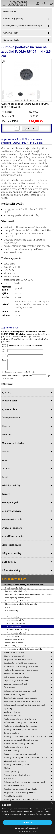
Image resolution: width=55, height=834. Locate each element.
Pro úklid (6, 434)
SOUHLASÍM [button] (27, 822)
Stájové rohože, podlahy (14, 656)
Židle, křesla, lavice (11, 544)
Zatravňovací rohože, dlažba (16, 677)
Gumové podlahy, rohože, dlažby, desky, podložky (23, 649)
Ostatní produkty (11, 771)
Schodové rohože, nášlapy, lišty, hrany (21, 666)
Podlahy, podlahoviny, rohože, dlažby (20, 729)
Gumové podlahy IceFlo (16, 623)
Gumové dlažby (13, 617)
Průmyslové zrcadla (12, 519)
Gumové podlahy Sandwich (17, 633)
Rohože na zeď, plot (12, 715)
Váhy (4, 460)
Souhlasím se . (20, 372)
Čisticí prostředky (11, 417)
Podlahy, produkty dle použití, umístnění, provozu (26, 757)
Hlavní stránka (9, 11)
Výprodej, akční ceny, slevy (16, 761)
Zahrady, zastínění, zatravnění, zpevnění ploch (24, 705)
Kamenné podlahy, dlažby (14, 639)
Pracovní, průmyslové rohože (17, 775)
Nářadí (5, 451)
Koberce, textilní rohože (14, 642)
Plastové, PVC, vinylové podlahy (16, 646)
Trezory (6, 493)
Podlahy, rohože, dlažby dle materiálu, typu (22, 25)
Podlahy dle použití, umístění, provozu (21, 670)
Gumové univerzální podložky (18, 629)
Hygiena (6, 426)
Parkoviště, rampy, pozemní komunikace (22, 701)
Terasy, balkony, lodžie (14, 673)
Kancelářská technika (12, 536)
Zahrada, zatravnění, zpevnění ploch (20, 691)
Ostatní (5, 468)
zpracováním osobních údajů (25, 372)
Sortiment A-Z (10, 778)
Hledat (43, 4)
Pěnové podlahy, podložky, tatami (17, 597)
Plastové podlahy (11, 750)
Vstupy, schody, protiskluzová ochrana (21, 740)
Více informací (7, 817)
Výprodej (6, 392)
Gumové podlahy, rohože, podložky (18, 601)
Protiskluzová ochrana (14, 785)
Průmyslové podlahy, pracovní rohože (20, 722)
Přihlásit (38, 3)
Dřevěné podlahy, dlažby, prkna (17, 588)
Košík (51, 3)
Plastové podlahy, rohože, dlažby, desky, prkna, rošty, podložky (28, 594)
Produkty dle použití (13, 796)
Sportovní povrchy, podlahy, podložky (20, 789)
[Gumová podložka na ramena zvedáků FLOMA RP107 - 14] (10, 97)
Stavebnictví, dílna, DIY (14, 652)
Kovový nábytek (10, 502)
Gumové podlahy (10, 33)
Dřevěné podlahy (11, 610)
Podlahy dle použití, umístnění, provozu (21, 799)
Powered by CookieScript (28, 831)
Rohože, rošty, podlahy (13, 18)
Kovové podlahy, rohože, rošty (16, 591)
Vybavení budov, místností (15, 684)
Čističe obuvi (9, 687)
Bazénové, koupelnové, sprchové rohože (22, 754)
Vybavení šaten (9, 400)
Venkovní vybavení (11, 510)
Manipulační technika (13, 443)
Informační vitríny (11, 570)
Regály (5, 477)
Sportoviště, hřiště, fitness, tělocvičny (20, 663)
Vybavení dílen (9, 409)
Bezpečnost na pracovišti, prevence (20, 792)
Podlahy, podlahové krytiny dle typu (20, 719)
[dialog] (27, 817)
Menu (4, 4)
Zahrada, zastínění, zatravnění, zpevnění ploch (25, 782)
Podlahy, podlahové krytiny (16, 747)
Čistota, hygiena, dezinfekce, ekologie (20, 698)
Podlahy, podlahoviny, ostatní (17, 764)
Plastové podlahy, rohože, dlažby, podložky (21, 604)
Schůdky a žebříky (11, 485)
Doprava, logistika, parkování (17, 680)
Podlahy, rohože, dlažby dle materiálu (21, 726)
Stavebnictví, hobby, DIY (14, 694)
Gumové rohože (13, 636)
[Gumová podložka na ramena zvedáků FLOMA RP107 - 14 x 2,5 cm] (26, 74)
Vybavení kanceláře (12, 527)
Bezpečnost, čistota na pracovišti (18, 659)
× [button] (52, 803)
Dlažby (7, 607)
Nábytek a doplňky (11, 553)
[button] (27, 828)
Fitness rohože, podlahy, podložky (19, 743)
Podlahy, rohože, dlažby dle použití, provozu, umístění (28, 736)
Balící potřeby (9, 561)
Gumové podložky (11, 40)
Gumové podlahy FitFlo (15, 620)
